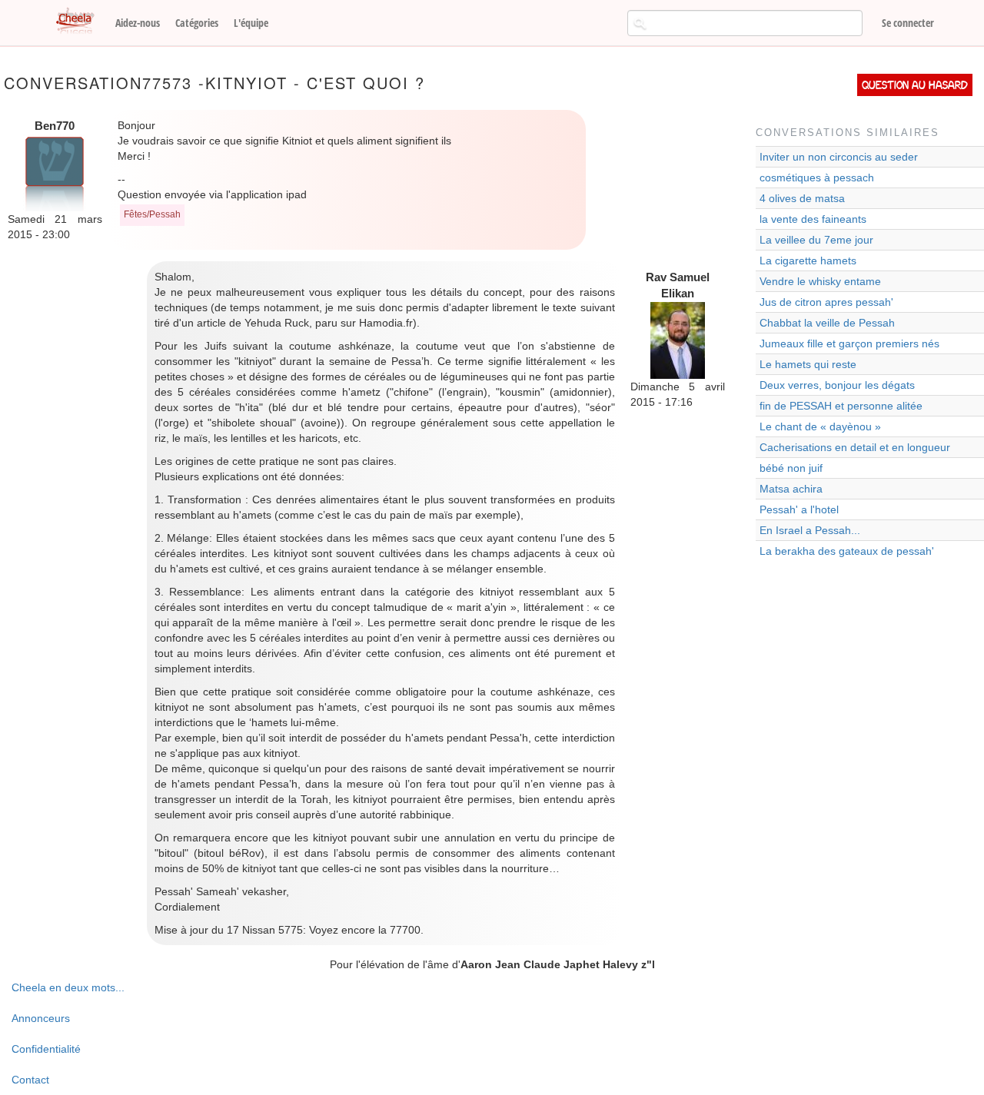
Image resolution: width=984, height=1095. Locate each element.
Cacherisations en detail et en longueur (855, 447)
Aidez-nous (137, 22)
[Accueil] (81, 21)
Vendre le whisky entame (820, 281)
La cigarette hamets (808, 260)
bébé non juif (791, 468)
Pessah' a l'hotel (799, 509)
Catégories (196, 22)
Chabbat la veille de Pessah (827, 323)
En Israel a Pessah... (810, 530)
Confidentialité (46, 1049)
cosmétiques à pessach (817, 177)
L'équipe (251, 22)
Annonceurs (41, 1018)
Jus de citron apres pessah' (826, 302)
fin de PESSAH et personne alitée (841, 406)
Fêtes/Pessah (152, 214)
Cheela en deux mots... (68, 987)
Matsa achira (791, 489)
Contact (30, 1079)
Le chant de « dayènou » (820, 426)
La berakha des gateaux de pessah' (847, 551)
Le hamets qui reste (808, 364)
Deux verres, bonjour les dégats (837, 385)
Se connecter (908, 22)
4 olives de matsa (802, 198)
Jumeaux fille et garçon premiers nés (849, 343)
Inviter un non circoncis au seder (839, 157)
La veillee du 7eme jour (816, 240)
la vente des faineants (813, 219)
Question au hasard (915, 84)
